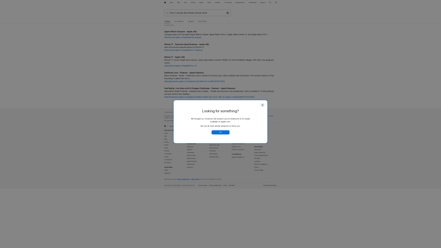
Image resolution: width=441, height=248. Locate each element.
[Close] (262, 105)
